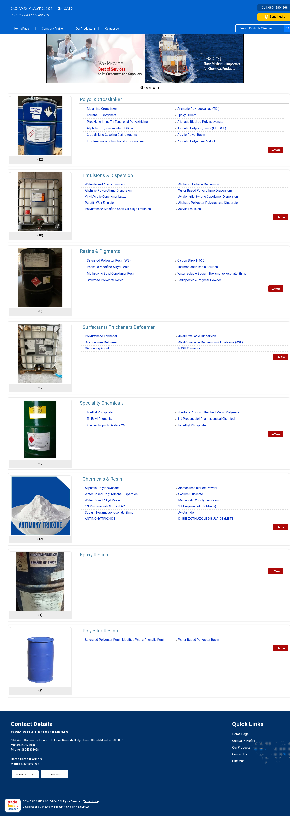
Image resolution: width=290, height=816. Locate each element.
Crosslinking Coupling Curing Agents (112, 135)
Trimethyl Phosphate (191, 425)
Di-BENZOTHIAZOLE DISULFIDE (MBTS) (206, 518)
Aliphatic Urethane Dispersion (198, 184)
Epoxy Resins (94, 555)
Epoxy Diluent (186, 115)
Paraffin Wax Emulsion (100, 203)
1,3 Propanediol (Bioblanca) (197, 506)
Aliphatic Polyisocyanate (102, 488)
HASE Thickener (189, 348)
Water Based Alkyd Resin (102, 500)
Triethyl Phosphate (100, 412)
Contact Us (112, 28)
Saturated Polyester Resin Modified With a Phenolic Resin (125, 640)
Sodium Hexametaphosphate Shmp (109, 512)
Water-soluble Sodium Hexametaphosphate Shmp (211, 273)
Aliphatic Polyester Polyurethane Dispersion (208, 203)
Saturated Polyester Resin (105, 280)
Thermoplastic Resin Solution (197, 267)
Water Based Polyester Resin (198, 640)
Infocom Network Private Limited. (72, 806)
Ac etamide (186, 512)
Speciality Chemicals (102, 403)
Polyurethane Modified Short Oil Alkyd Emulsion (118, 209)
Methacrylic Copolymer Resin (198, 500)
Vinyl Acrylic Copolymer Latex (105, 196)
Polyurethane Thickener (101, 336)
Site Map (238, 761)
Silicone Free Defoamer (101, 342)
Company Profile (52, 28)
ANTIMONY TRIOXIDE (100, 518)
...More (276, 149)
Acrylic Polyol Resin (191, 135)
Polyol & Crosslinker (101, 99)
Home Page (21, 28)
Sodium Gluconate (190, 494)
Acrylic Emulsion (189, 209)
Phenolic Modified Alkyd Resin (108, 267)
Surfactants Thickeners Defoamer (119, 327)
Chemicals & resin (102, 479)
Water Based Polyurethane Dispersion (111, 494)
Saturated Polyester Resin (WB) (109, 260)
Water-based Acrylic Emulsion (105, 184)
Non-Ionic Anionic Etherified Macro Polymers (208, 412)
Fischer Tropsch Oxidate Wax (107, 425)
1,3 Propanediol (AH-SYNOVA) (105, 506)
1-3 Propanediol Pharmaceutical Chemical (206, 419)
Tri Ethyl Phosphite (100, 419)
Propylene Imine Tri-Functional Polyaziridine (117, 122)
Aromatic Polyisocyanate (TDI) (198, 108)
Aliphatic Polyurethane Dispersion (108, 190)
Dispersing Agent (97, 348)
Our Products (84, 28)
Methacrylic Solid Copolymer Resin (111, 273)
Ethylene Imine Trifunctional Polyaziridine (115, 141)
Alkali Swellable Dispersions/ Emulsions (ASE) (210, 342)
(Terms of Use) (91, 801)
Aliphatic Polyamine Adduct (196, 141)
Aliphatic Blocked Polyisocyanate (200, 122)
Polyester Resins (100, 631)
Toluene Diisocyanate (101, 115)
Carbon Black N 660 (190, 260)
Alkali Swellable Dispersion (197, 336)
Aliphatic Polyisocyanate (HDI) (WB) (111, 128)
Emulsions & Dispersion (108, 175)
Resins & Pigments (100, 251)
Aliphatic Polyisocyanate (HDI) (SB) (201, 128)
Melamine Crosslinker (102, 108)
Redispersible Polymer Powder (199, 280)
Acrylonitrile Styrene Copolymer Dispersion (208, 196)
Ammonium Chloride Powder (197, 488)
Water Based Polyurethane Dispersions (205, 190)
